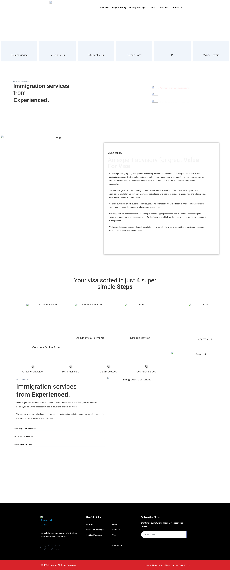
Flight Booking (119, 7)
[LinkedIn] (50, 547)
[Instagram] (57, 547)
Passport (164, 7)
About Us (104, 7)
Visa (153, 7)
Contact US (177, 7)
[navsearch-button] (191, 6)
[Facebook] (43, 547)
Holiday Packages (137, 7)
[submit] (187, 536)
